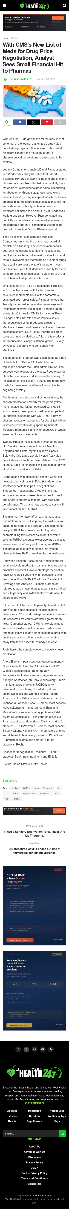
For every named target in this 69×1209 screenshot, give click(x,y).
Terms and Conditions (34, 1178)
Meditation (34, 1110)
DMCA (34, 1167)
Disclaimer (34, 1157)
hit (59, 787)
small (17, 798)
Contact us (34, 1183)
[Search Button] (62, 1133)
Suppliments (34, 1121)
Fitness (12, 1116)
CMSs (26, 787)
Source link (10, 780)
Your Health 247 (22, 78)
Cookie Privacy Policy (34, 1173)
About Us (34, 1146)
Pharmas (45, 793)
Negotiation (29, 793)
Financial (48, 787)
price (56, 793)
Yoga (57, 1121)
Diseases (12, 1110)
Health (14, 37)
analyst (15, 787)
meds (16, 793)
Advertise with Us (34, 1152)
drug (36, 787)
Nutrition (34, 1116)
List (6, 793)
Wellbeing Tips (57, 1116)
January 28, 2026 (46, 78)
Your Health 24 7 (43, 1195)
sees (7, 798)
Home (5, 37)
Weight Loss (57, 1110)
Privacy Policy (34, 1162)
